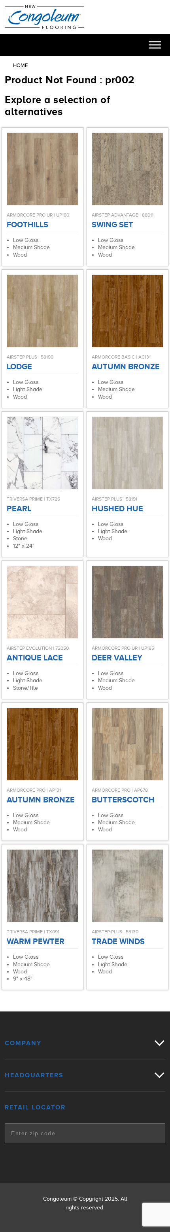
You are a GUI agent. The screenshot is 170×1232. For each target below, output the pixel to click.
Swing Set (112, 224)
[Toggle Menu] (155, 44)
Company (23, 1043)
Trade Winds (118, 941)
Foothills (27, 224)
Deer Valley (117, 657)
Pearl (19, 508)
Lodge (19, 366)
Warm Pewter (35, 941)
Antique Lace (35, 657)
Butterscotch (123, 799)
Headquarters (34, 1075)
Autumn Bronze (126, 366)
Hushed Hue (117, 508)
